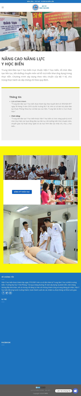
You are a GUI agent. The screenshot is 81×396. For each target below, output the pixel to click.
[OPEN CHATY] (75, 391)
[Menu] (2, 7)
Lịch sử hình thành (37, 390)
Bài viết (47, 390)
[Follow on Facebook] (3, 293)
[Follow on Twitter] (6, 293)
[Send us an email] (10, 293)
